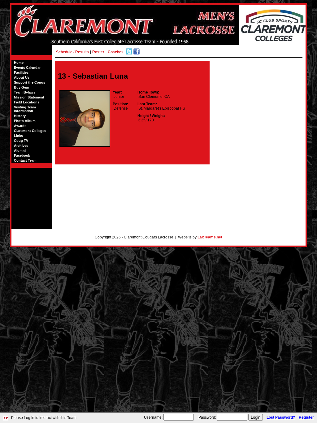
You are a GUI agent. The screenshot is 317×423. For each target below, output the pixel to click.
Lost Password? (281, 417)
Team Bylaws (24, 92)
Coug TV (21, 140)
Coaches (116, 52)
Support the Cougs (29, 82)
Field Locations (26, 102)
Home (19, 62)
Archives (21, 145)
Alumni (20, 150)
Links (18, 135)
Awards (20, 126)
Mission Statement (29, 97)
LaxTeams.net (210, 237)
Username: (153, 417)
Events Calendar (27, 67)
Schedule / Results (72, 52)
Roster (98, 52)
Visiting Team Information (25, 109)
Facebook (22, 155)
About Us (21, 77)
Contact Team (25, 160)
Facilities (21, 72)
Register (306, 417)
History (20, 116)
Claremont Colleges (30, 131)
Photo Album (25, 121)
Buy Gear (21, 87)
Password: (207, 417)
